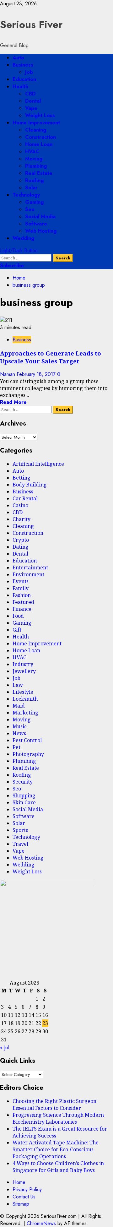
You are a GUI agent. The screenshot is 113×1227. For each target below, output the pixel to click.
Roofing (34, 180)
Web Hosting (40, 231)
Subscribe (12, 265)
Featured (23, 602)
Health (20, 86)
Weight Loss (40, 115)
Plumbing (36, 166)
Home (19, 1182)
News (19, 733)
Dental (33, 101)
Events (21, 581)
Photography (28, 754)
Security (23, 781)
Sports (20, 830)
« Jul (4, 1047)
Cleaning (35, 129)
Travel (20, 843)
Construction (40, 137)
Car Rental (25, 498)
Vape (31, 108)
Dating (21, 546)
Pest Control (27, 740)
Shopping (24, 795)
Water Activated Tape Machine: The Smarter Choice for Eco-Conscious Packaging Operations (56, 1149)
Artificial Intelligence (38, 463)
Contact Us (24, 1196)
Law (18, 684)
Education (24, 79)
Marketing (25, 712)
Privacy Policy (27, 1189)
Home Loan (38, 144)
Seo (30, 209)
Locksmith (25, 698)
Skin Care (24, 802)
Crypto (21, 539)
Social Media (40, 216)
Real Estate (38, 173)
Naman (8, 374)
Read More (13, 402)
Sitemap (21, 1204)
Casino (20, 505)
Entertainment (30, 567)
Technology (26, 194)
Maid (19, 705)
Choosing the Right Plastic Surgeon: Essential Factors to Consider (55, 1104)
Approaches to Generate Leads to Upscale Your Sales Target (50, 357)
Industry (23, 664)
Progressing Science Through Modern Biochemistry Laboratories (58, 1118)
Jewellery (24, 671)
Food (18, 615)
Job (29, 72)
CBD (30, 93)
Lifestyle (23, 691)
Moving (33, 158)
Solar (31, 187)
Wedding (23, 238)
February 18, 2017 (37, 374)
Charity (21, 519)
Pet (16, 747)
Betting (21, 477)
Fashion (22, 595)
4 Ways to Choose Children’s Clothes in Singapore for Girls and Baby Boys (58, 1167)
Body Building (30, 484)
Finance (22, 608)
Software (36, 223)
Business (23, 64)
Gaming (34, 202)
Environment (28, 574)
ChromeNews (41, 1223)
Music (20, 726)
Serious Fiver (31, 24)
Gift (17, 629)
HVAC (32, 151)
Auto (18, 57)
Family (21, 588)
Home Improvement (36, 122)
